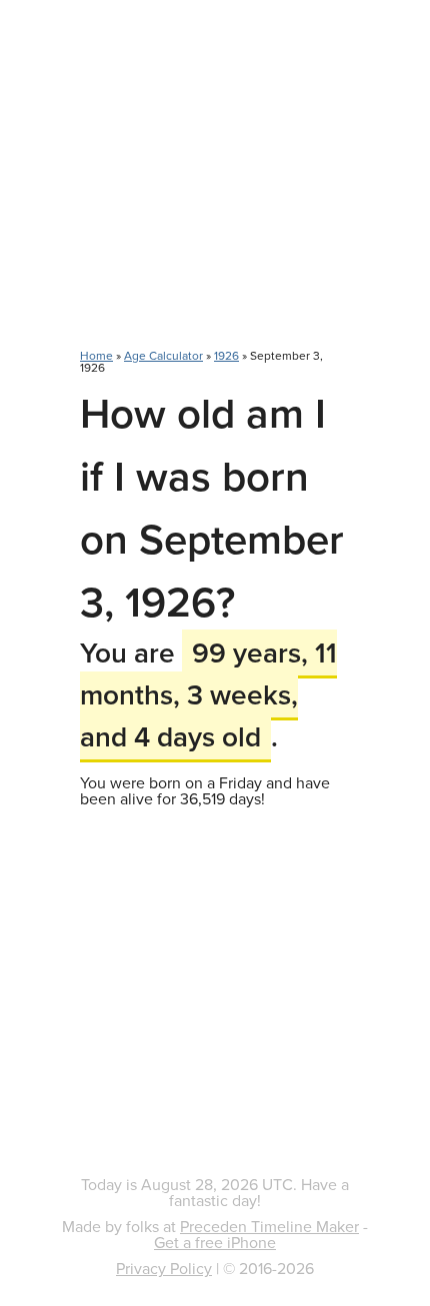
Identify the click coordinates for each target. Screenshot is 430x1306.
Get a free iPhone (215, 1242)
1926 (226, 355)
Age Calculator (163, 355)
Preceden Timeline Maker (269, 1226)
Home (96, 355)
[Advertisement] (215, 185)
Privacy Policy (164, 1268)
